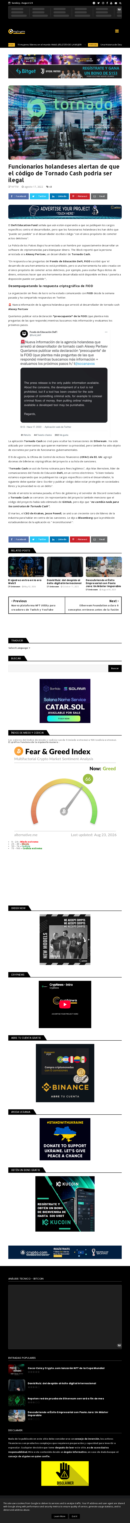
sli (50, 186)
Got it (74, 1516)
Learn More (59, 1516)
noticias (68, 44)
